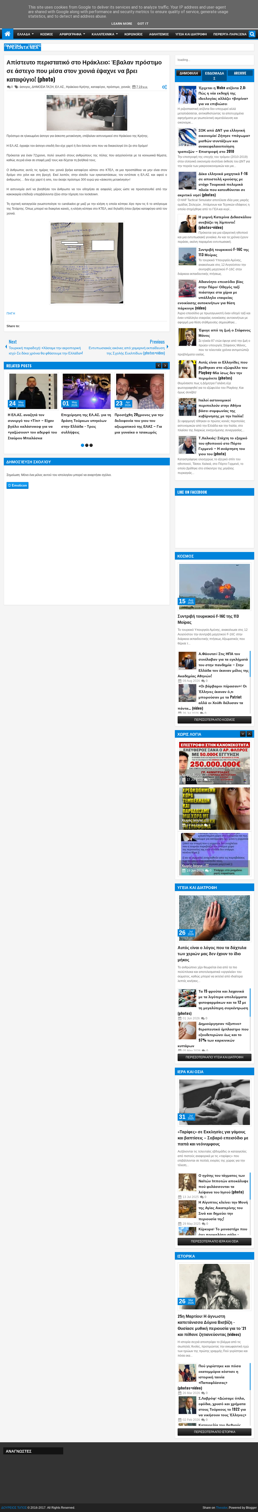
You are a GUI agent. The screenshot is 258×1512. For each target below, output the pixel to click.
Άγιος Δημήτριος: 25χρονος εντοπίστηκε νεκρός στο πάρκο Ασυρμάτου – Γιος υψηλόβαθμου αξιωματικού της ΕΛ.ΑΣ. (84, 426)
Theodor (221, 1507)
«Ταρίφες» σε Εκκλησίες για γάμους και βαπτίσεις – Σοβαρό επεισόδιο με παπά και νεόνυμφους (213, 1138)
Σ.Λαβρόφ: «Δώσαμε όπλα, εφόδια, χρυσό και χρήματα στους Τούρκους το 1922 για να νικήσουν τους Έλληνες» (222, 1406)
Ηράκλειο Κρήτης (77, 87)
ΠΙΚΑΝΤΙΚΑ (13, 45)
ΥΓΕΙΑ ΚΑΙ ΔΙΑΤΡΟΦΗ (191, 34)
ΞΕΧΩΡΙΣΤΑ (36, 45)
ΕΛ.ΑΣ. (59, 87)
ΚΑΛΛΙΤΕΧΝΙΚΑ (103, 34)
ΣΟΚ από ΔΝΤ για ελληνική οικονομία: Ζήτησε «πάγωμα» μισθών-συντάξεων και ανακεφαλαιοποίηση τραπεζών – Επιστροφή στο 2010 (214, 140)
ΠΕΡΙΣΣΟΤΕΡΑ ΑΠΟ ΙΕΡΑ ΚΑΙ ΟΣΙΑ (214, 1241)
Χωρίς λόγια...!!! (195, 774)
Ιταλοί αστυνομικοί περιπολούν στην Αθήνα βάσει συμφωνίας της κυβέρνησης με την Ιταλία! (221, 407)
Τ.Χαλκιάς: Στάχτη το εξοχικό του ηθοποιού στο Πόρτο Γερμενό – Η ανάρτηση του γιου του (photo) (223, 445)
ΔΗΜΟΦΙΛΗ (189, 73)
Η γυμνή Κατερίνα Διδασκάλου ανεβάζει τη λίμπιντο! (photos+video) (225, 222)
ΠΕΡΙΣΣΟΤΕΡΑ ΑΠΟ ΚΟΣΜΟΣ (214, 720)
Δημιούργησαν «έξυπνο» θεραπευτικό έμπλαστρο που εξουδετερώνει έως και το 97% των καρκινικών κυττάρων (213, 1034)
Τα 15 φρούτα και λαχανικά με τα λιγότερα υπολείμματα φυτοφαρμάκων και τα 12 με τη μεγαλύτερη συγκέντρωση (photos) (213, 1002)
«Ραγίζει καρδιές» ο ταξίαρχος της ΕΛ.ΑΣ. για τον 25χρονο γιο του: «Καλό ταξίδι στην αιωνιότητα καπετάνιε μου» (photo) (33, 426)
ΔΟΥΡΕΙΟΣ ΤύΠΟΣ (14, 1507)
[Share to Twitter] (47, 377)
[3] (91, 445)
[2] (86, 445)
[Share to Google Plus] (53, 377)
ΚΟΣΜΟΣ (46, 34)
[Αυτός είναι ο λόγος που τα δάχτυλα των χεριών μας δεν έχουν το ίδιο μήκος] (214, 918)
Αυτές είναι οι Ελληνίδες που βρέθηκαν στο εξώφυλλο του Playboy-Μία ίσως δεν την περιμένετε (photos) (223, 369)
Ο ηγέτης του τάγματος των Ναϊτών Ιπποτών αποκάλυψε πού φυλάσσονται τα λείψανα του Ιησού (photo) (223, 1183)
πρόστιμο (113, 87)
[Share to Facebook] (42, 377)
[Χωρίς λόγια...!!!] (214, 763)
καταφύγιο (98, 87)
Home (7, 34)
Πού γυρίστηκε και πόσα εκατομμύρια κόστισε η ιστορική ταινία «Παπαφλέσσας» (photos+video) (209, 1376)
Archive (240, 73)
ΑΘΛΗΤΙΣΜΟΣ (159, 34)
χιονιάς (126, 87)
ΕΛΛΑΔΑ (23, 34)
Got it (143, 24)
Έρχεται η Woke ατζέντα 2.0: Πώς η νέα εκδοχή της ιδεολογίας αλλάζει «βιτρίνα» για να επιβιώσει (223, 95)
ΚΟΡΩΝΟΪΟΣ (133, 34)
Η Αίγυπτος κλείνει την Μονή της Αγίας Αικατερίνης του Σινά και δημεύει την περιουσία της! (223, 1210)
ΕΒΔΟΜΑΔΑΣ (214, 75)
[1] (82, 445)
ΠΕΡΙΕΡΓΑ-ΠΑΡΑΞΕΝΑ (230, 34)
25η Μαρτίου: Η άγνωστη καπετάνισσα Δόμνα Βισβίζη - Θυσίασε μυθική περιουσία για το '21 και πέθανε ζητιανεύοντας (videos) (212, 1325)
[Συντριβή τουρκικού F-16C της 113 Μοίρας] (214, 586)
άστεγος (25, 87)
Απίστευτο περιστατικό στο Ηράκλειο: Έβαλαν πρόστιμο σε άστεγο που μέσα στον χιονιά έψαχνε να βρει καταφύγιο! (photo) (84, 70)
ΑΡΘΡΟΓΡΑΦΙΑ (70, 34)
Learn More (121, 24)
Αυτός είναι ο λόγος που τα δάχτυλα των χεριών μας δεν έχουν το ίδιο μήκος (212, 953)
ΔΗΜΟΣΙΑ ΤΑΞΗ (43, 87)
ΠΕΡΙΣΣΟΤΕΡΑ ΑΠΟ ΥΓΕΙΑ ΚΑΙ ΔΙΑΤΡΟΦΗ (214, 1057)
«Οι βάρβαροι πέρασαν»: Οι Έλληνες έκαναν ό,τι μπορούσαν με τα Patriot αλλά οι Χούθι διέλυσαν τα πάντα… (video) (212, 697)
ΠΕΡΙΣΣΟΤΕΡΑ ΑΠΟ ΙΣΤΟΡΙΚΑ (214, 1432)
